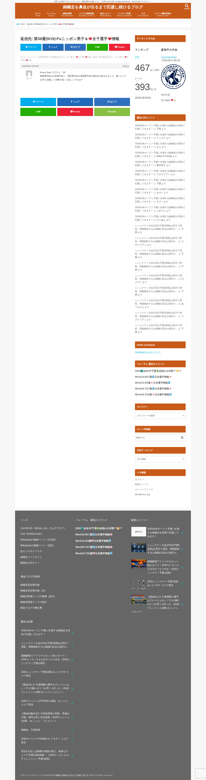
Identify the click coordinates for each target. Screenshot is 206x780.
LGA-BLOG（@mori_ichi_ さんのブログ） (43, 528)
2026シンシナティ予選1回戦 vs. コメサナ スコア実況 (45, 674)
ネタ (143, 14)
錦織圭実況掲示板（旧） (33, 590)
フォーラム (51, 14)
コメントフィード (144, 489)
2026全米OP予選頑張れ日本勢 (154, 371)
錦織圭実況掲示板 (30, 584)
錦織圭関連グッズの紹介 (33, 602)
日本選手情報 (43, 57)
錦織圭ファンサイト (31, 557)
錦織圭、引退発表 (30, 729)
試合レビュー (105, 14)
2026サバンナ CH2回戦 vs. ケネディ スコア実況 (44, 740)
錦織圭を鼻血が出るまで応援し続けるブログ (103, 6)
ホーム (38, 14)
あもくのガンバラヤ (31, 551)
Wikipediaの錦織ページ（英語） (37, 545)
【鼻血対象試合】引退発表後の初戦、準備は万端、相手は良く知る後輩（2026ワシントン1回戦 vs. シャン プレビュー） (45, 717)
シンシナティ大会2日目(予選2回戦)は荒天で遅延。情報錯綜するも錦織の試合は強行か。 (45, 645)
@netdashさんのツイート (148, 352)
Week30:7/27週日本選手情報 (152, 388)
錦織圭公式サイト (30, 562)
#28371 (126, 66)
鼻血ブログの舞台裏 (31, 607)
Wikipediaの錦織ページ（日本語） (39, 539)
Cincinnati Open (169, 57)
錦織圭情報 (67, 14)
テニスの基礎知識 (86, 14)
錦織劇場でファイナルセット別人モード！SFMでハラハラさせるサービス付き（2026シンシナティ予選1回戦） (45, 659)
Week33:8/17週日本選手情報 (152, 377)
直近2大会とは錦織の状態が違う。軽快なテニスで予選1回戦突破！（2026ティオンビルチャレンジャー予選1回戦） (45, 755)
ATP (137, 57)
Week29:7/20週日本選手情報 (152, 394)
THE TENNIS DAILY (31, 533)
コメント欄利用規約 (163, 14)
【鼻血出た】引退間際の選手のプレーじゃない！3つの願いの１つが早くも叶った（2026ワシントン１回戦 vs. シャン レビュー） (45, 688)
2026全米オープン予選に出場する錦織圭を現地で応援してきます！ (45, 632)
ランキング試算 (124, 14)
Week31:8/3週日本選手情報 (151, 382)
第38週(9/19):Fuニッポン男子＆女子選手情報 (70, 57)
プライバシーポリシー (30, 775)
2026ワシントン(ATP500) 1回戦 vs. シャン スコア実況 (46, 703)
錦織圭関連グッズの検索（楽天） (38, 596)
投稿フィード (142, 484)
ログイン (139, 479)
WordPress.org (142, 494)
